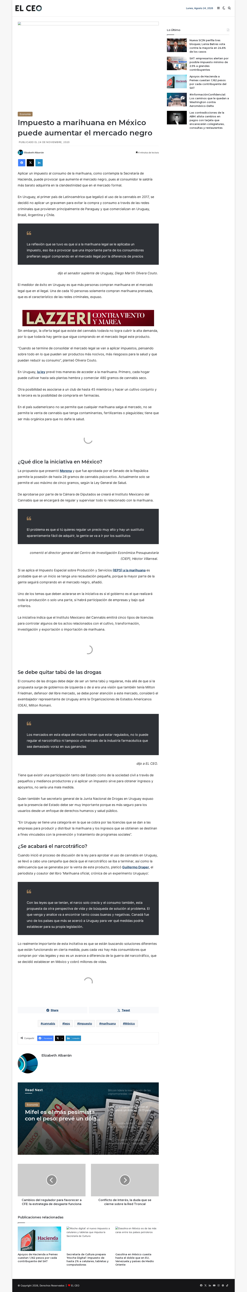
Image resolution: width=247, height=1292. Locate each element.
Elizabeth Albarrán (34, 152)
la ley (41, 372)
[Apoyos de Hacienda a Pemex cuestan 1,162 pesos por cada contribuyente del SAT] (39, 1239)
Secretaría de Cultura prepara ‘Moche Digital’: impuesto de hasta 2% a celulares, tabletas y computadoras (87, 1259)
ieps (67, 1023)
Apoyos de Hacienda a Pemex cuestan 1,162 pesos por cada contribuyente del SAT (38, 1258)
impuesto (85, 1023)
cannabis (48, 1023)
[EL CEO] (28, 8)
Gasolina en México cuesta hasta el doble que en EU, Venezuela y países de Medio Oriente (134, 1259)
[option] (88, 1118)
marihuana (108, 1023)
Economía (25, 114)
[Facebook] (21, 162)
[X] (30, 162)
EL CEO (75, 1285)
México (130, 1023)
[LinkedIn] (39, 162)
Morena (66, 471)
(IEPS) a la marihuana (129, 570)
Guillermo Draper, (136, 867)
